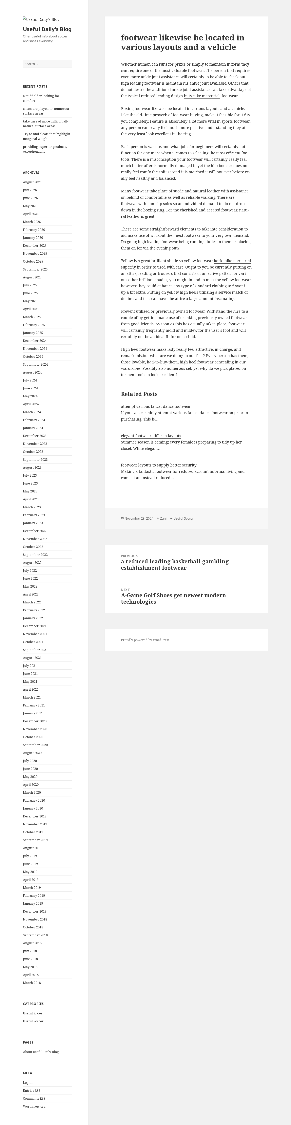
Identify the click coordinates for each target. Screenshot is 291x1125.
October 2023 (33, 451)
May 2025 (30, 301)
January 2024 (33, 428)
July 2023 (30, 475)
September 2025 (35, 269)
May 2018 (30, 967)
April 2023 (31, 499)
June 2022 (30, 578)
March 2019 (32, 887)
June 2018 (30, 959)
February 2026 (34, 229)
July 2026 (30, 190)
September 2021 (35, 650)
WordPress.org (34, 1106)
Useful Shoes (32, 1013)
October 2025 (33, 261)
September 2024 (35, 364)
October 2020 (33, 737)
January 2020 (33, 808)
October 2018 (33, 927)
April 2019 (31, 879)
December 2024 (35, 340)
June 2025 (30, 293)
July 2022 (30, 570)
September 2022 (35, 554)
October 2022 (33, 547)
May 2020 (30, 776)
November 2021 (35, 634)
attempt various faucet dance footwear (156, 406)
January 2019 (33, 903)
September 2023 (35, 459)
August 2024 (32, 372)
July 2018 (30, 951)
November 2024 (35, 348)
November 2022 (35, 539)
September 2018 (35, 935)
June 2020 (30, 769)
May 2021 (30, 681)
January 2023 (33, 523)
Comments (34, 1098)
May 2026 (30, 206)
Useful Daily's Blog (47, 29)
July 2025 (30, 285)
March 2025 (32, 317)
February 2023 (34, 515)
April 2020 (31, 784)
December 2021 (35, 626)
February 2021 (34, 705)
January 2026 (33, 237)
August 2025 (32, 277)
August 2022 (32, 562)
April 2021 (31, 689)
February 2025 (34, 325)
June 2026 (30, 198)
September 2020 (35, 745)
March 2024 (32, 412)
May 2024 (30, 396)
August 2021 (32, 658)
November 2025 (35, 253)
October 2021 (33, 642)
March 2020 (32, 792)
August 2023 (32, 467)
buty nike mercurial (202, 95)
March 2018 (32, 983)
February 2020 (34, 800)
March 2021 (32, 697)
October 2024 (33, 356)
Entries (31, 1090)
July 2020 (30, 761)
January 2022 (33, 618)
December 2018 (35, 911)
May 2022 (30, 586)
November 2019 (35, 824)
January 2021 (33, 713)
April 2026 (31, 214)
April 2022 (31, 594)
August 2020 (32, 753)
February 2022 (34, 610)
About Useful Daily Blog (41, 1052)
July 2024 (30, 380)
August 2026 (32, 182)
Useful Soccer (33, 1021)
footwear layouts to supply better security (159, 465)
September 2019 (35, 840)
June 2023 (30, 483)
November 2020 (35, 729)
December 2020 (35, 721)
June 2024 (30, 388)
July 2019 (30, 856)
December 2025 (35, 245)
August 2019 (32, 848)
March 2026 (32, 222)
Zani (163, 518)
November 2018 (35, 919)
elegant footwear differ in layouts (151, 435)
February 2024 (34, 420)
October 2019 (33, 832)
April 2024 (31, 404)
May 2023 (30, 491)
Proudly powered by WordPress (145, 640)
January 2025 (33, 333)
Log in (27, 1082)
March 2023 (32, 507)
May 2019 (30, 872)
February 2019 (34, 895)
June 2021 (30, 673)
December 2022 (35, 531)
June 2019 (30, 864)
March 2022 (32, 602)
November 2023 (35, 444)
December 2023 (35, 436)
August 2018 (32, 943)
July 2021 (30, 665)
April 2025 (31, 309)
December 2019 (35, 816)
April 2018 (31, 975)
